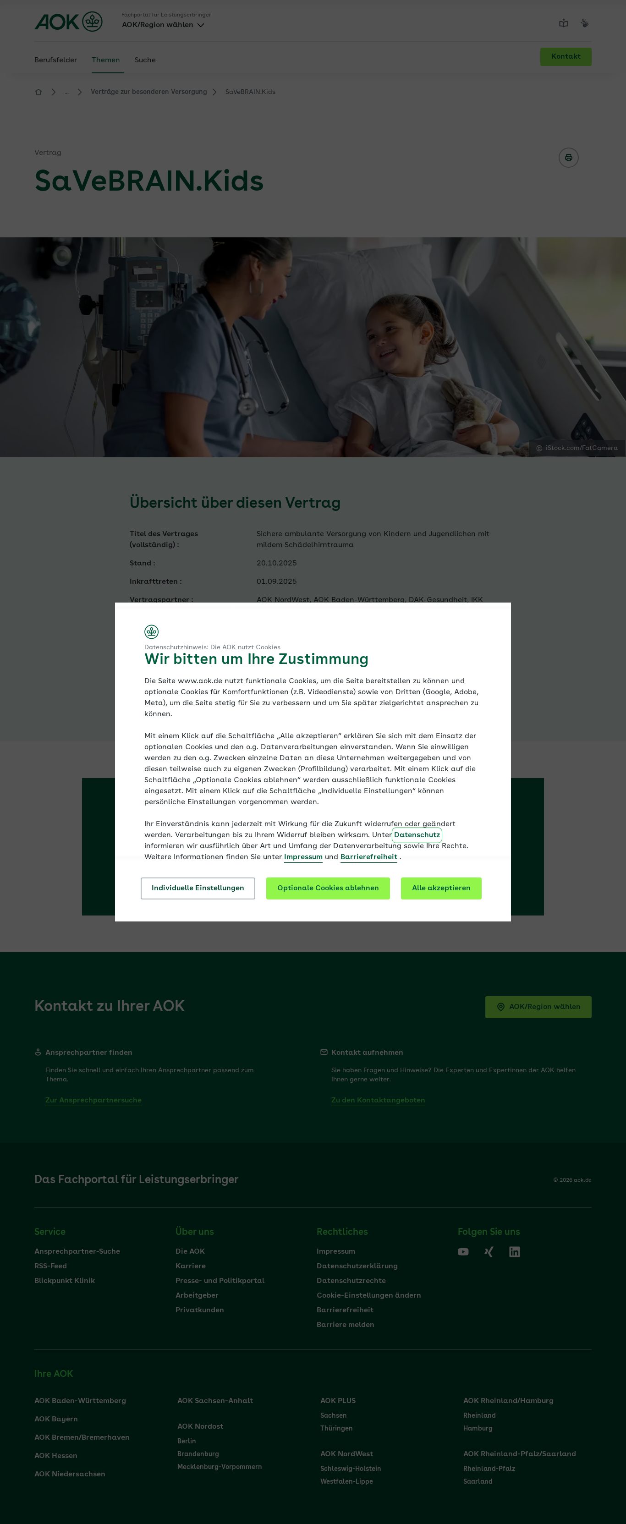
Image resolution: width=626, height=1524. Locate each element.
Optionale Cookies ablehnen (328, 888)
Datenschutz (417, 835)
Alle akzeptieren (441, 888)
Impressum (303, 857)
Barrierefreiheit (368, 857)
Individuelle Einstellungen (198, 888)
